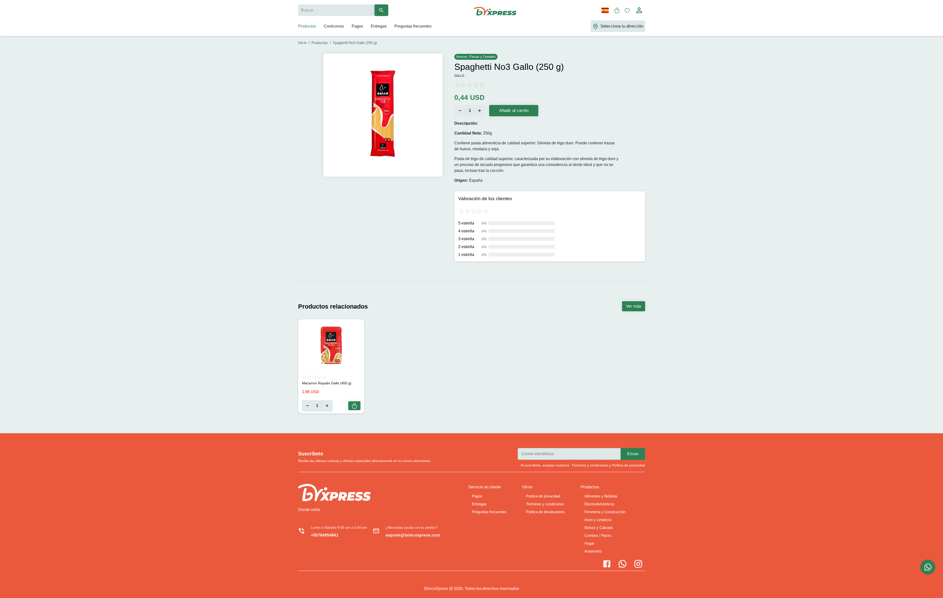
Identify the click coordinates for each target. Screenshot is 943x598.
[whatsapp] (927, 567)
